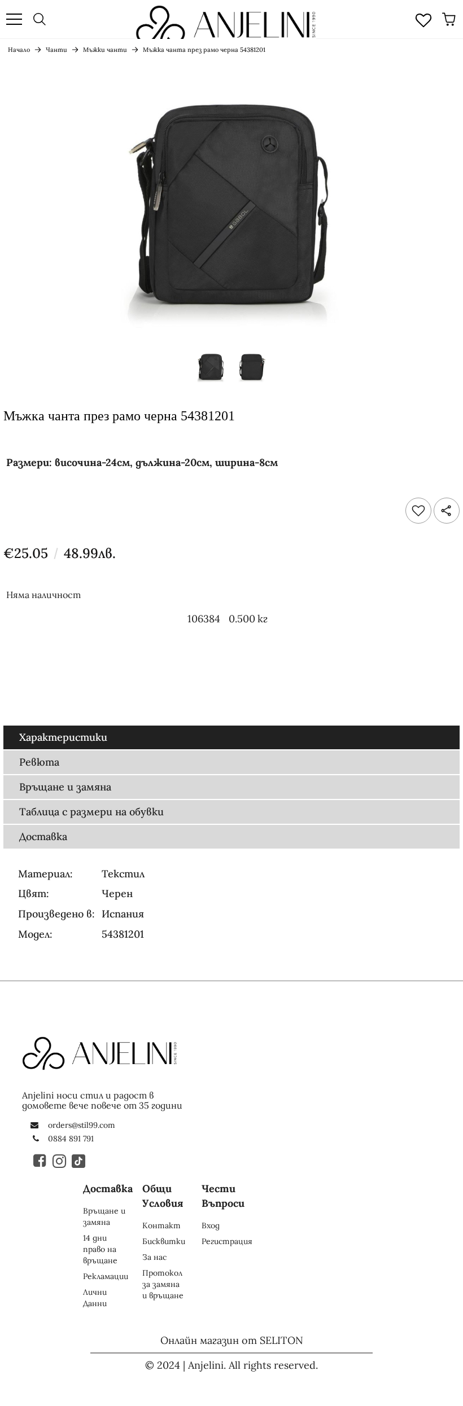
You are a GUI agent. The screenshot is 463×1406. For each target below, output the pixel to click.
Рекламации (105, 1276)
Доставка (43, 836)
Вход (211, 1225)
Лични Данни (95, 1297)
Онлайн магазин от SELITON (231, 1340)
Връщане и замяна (65, 786)
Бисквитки (163, 1241)
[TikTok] (79, 1160)
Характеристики (63, 737)
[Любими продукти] (423, 19)
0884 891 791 (71, 1138)
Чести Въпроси (223, 1196)
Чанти (56, 50)
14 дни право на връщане (100, 1249)
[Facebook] (40, 1160)
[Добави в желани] (418, 510)
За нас (154, 1257)
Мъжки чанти (105, 50)
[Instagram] (60, 1160)
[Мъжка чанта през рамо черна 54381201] (211, 370)
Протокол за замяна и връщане (163, 1284)
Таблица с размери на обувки (91, 811)
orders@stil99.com (81, 1125)
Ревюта (39, 761)
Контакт (161, 1225)
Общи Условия (163, 1196)
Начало (19, 50)
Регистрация (227, 1241)
